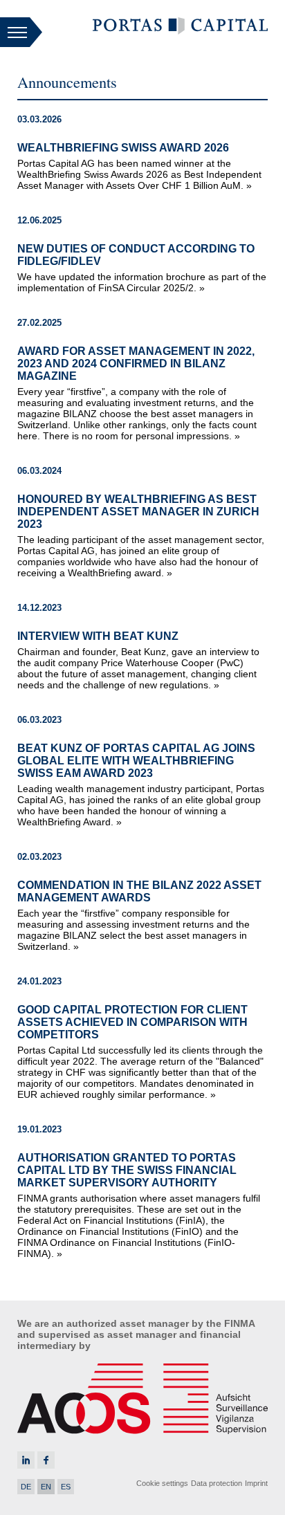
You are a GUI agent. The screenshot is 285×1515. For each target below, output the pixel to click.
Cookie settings (162, 1483)
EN (46, 1486)
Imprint (256, 1483)
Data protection (216, 1483)
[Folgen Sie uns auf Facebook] (46, 1460)
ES (66, 1486)
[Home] (180, 31)
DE (26, 1486)
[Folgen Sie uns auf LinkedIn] (26, 1460)
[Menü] (21, 33)
